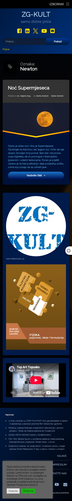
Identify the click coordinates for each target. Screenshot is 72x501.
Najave (62, 455)
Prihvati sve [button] (28, 491)
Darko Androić (42, 96)
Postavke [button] (13, 491)
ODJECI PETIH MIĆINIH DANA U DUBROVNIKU (30, 435)
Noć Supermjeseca (28, 88)
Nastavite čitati (45, 175)
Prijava (6, 49)
